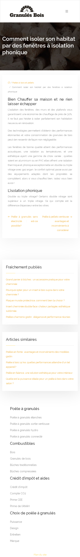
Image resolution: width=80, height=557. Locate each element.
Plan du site (40, 554)
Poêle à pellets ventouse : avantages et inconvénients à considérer (55, 223)
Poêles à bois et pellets (23, 83)
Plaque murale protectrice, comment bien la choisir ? (35, 300)
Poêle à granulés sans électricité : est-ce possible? (24, 221)
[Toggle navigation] (67, 11)
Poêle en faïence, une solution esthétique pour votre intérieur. (39, 372)
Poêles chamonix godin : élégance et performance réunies (38, 317)
